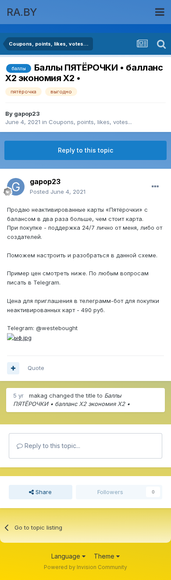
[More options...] (155, 186)
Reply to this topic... (51, 445)
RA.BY (22, 12)
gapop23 (27, 113)
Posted (58, 191)
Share (43, 491)
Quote (36, 367)
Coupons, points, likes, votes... (90, 121)
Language (66, 556)
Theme (105, 556)
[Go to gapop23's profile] (16, 187)
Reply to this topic (85, 150)
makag (38, 395)
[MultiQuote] (13, 368)
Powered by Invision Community (85, 567)
